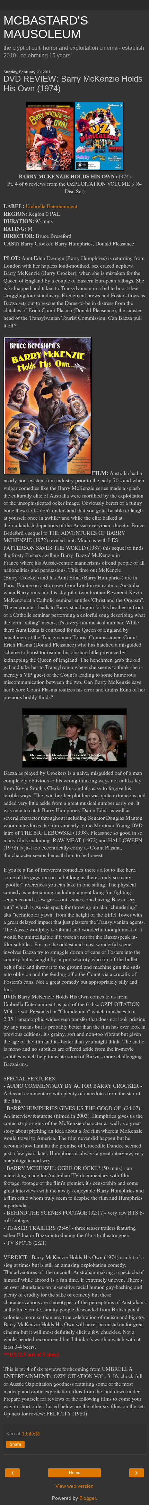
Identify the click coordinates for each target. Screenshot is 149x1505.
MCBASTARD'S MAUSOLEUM (45, 27)
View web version (74, 1486)
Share (15, 1444)
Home (74, 1472)
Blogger (87, 1498)
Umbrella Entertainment (51, 206)
